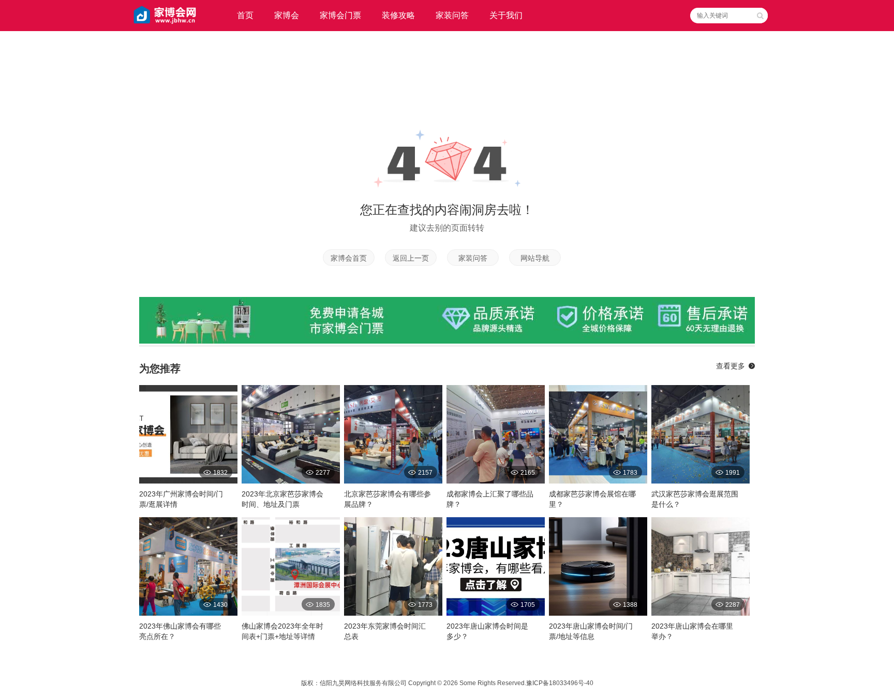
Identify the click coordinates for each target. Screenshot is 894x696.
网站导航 (534, 258)
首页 (245, 15)
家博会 (286, 15)
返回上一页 (411, 258)
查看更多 (730, 366)
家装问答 (452, 15)
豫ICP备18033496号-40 (559, 683)
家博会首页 (349, 258)
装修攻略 (398, 15)
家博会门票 (340, 15)
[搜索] (760, 15)
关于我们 (506, 15)
